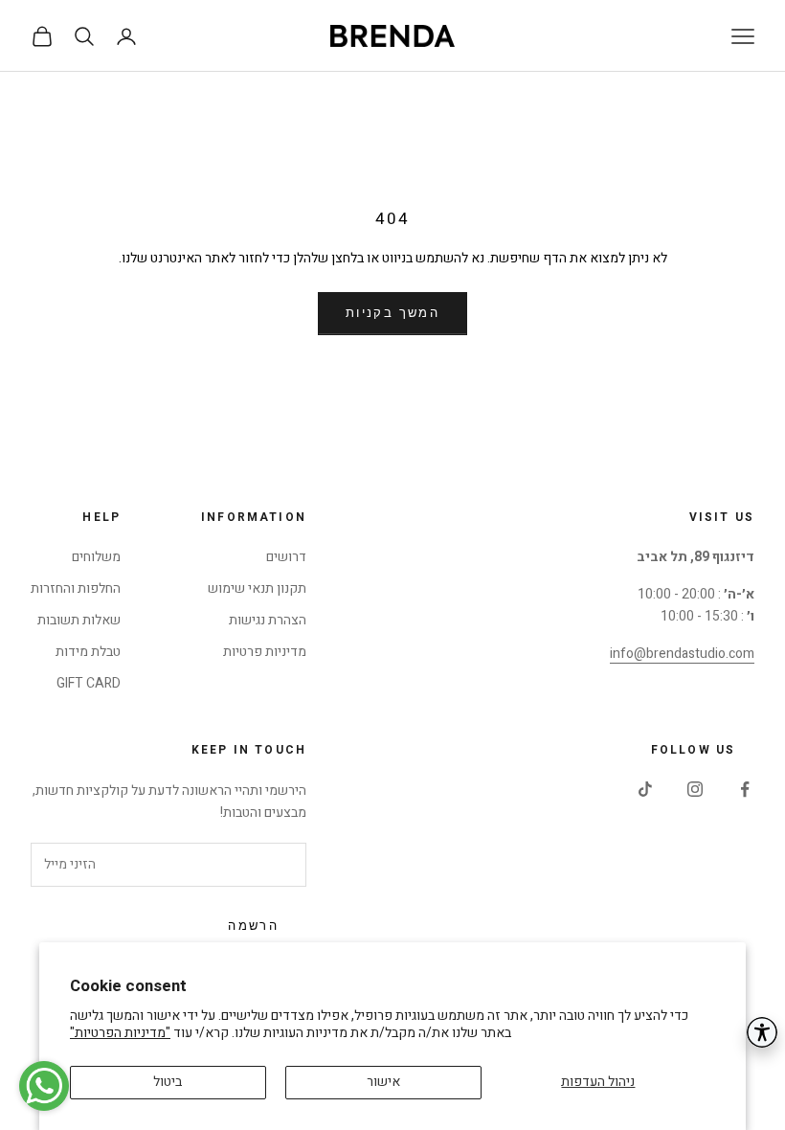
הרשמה (253, 926)
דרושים (286, 557)
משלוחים (96, 557)
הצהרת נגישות (267, 620)
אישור (383, 1082)
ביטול (167, 1082)
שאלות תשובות (79, 620)
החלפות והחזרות (76, 588)
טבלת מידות (88, 652)
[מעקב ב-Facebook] (744, 789)
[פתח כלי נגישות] (762, 1032)
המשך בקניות (392, 313)
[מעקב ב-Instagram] (695, 789)
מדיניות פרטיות (264, 652)
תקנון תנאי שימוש (257, 588)
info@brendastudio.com (682, 654)
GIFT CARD (88, 683)
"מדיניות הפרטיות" (120, 1033)
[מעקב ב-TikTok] (645, 789)
